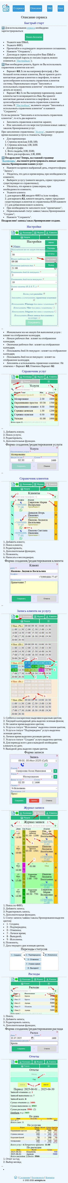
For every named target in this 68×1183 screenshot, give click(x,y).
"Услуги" (39, 131)
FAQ (50, 8)
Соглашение (24, 1177)
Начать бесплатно (34, 37)
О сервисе (18, 8)
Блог (60, 8)
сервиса (31, 27)
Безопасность (38, 1177)
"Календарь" (8, 160)
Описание (35, 8)
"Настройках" (23, 60)
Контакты (50, 1177)
